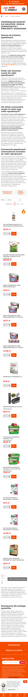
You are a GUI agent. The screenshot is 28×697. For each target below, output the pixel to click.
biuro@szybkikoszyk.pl (16, 3)
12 (14, 204)
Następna (2, 583)
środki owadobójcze (10, 64)
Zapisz (22, 662)
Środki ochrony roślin (20, 192)
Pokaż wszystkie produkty (17, 579)
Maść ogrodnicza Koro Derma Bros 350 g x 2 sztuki (13, 316)
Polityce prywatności (13, 677)
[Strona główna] (1, 16)
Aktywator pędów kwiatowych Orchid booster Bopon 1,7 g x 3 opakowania (11, 528)
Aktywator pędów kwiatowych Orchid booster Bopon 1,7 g (10, 498)
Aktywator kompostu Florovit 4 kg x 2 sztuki (11, 468)
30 (18, 204)
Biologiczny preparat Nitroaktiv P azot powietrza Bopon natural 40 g (14, 559)
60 (22, 204)
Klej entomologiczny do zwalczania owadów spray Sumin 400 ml (13, 225)
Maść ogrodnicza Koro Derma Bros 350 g (11, 286)
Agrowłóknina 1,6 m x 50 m (12, 406)
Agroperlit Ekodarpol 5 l (12, 376)
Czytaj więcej (11, 689)
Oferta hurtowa (7, 408)
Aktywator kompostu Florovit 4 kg (11, 437)
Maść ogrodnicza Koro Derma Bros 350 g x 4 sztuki (13, 346)
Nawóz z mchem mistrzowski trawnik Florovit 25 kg (14, 255)
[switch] (3, 690)
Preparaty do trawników (7, 192)
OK (25, 681)
